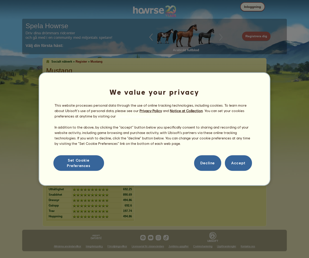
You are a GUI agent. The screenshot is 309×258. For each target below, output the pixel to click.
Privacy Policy (151, 110)
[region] (154, 129)
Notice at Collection (186, 110)
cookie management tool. (137, 116)
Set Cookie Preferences (78, 163)
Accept (238, 163)
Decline (207, 163)
